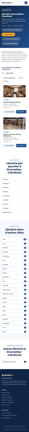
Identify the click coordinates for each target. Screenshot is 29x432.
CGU (15, 425)
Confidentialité (20, 425)
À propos (18, 427)
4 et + (21, 78)
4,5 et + (6, 81)
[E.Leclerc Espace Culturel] (14, 91)
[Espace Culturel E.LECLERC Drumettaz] (14, 123)
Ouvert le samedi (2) (11, 43)
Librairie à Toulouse (7, 400)
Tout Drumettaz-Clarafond (13, 30)
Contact (24, 427)
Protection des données (9, 427)
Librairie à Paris (6, 392)
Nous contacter (6, 418)
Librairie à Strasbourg (7, 402)
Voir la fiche (20, 112)
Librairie (8, 3)
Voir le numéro (10, 112)
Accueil (3, 25)
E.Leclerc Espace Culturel (12, 102)
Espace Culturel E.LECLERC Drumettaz (12, 135)
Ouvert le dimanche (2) (11, 39)
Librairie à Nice (6, 405)
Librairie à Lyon (6, 395)
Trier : (3, 73)
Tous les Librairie (6, 413)
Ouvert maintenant (9, 78)
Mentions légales (8, 425)
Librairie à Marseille (7, 397)
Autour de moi (9, 34)
